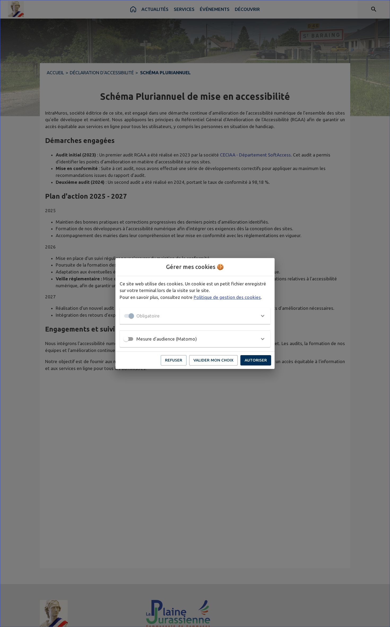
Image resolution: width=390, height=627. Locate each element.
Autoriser (256, 360)
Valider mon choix (213, 360)
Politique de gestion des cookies (227, 297)
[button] (195, 316)
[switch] (126, 339)
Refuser (173, 360)
